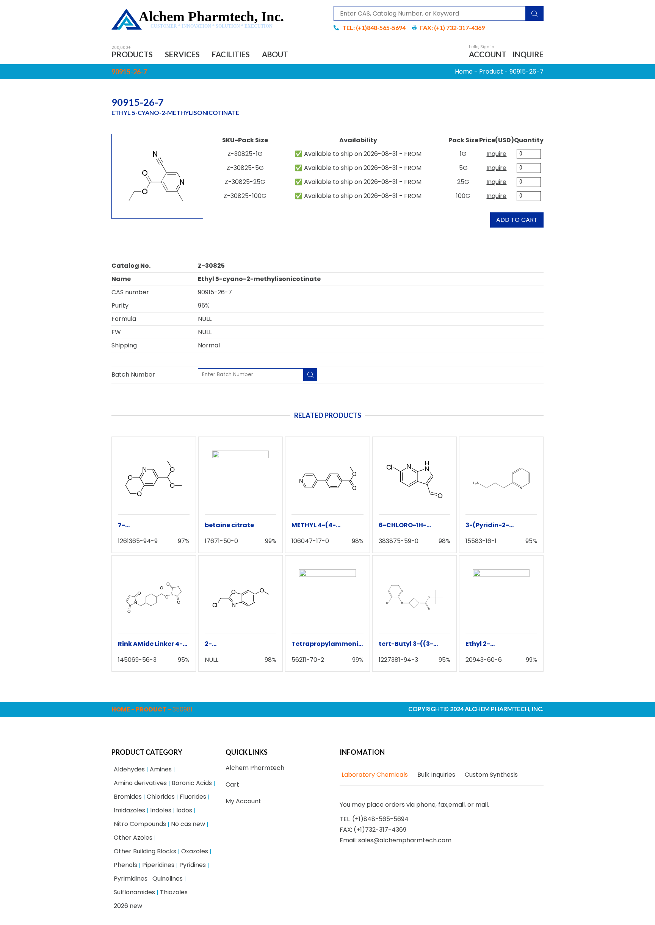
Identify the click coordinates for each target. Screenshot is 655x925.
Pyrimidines (130, 878)
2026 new (128, 905)
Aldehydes (129, 769)
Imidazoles (129, 810)
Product (491, 71)
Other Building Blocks (145, 851)
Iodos (184, 810)
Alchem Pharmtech (255, 767)
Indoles (160, 810)
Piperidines (158, 865)
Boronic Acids (192, 783)
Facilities (231, 54)
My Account (243, 801)
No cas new (188, 824)
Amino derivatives (140, 783)
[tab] (374, 774)
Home (464, 71)
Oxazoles (194, 851)
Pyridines (192, 865)
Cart (232, 784)
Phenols (125, 865)
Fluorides (193, 796)
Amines (161, 769)
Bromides (128, 796)
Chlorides (161, 796)
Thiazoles (174, 892)
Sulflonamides (134, 892)
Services (182, 54)
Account (487, 54)
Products (132, 54)
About (275, 54)
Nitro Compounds (140, 824)
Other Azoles (133, 837)
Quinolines (167, 878)
